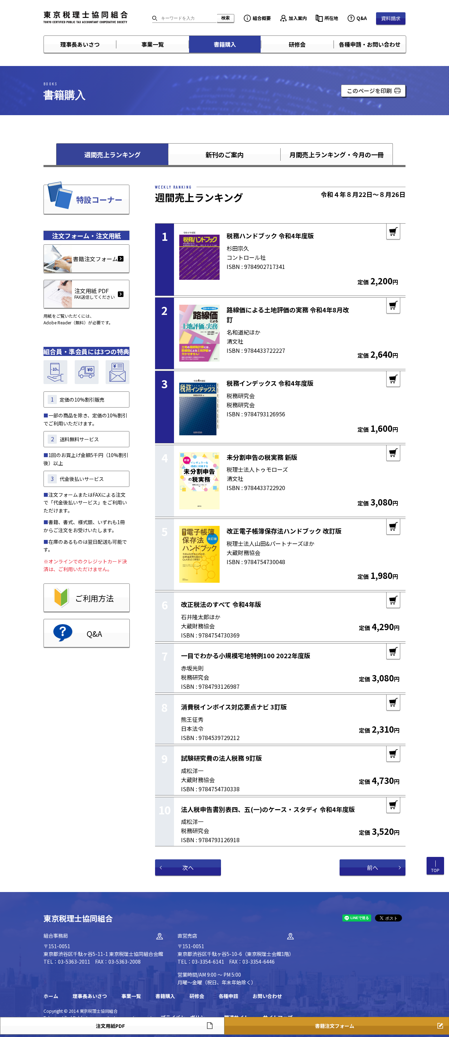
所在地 (331, 18)
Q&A (361, 18)
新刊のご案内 (224, 154)
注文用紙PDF (110, 1025)
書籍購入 (225, 44)
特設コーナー (99, 199)
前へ (372, 867)
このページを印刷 (369, 90)
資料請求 (391, 18)
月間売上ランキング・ (336, 154)
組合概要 (262, 18)
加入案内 (298, 18)
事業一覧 (152, 44)
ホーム (50, 995)
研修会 (297, 44)
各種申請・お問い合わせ (370, 44)
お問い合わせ (267, 995)
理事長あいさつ (80, 44)
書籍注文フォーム (95, 259)
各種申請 (228, 995)
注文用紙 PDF (94, 293)
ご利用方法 (94, 597)
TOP (435, 870)
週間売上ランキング (112, 154)
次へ (188, 867)
